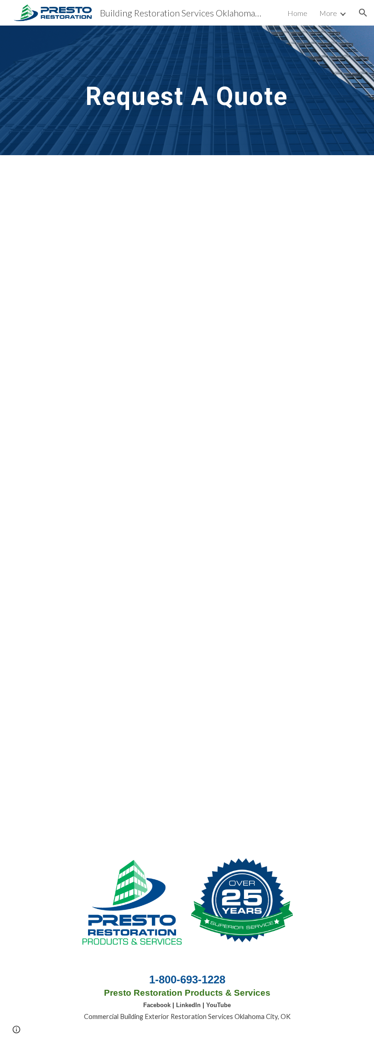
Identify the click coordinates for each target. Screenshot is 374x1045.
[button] (363, 13)
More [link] (328, 13)
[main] (187, 90)
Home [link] (297, 13)
